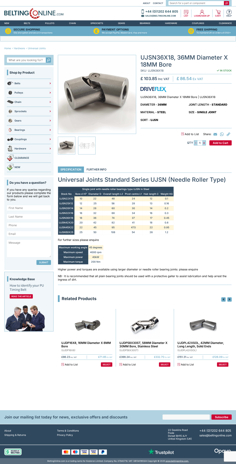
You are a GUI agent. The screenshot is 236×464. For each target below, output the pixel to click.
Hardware (171, 23)
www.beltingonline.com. (177, 461)
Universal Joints (37, 48)
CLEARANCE (225, 23)
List (186, 16)
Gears (121, 23)
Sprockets (97, 23)
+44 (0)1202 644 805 (161, 11)
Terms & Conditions (68, 430)
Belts (27, 23)
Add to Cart (220, 143)
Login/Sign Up (202, 16)
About (146, 3)
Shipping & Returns (15, 434)
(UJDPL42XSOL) (187, 350)
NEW (6, 23)
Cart (218, 16)
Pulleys (49, 23)
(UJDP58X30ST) (128, 350)
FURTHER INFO (96, 169)
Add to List (192, 134)
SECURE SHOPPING (26, 29)
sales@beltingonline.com (160, 16)
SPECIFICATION (70, 169)
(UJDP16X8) (68, 350)
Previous (223, 299)
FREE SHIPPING (206, 29)
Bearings (145, 23)
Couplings (198, 23)
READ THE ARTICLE (21, 296)
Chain (72, 23)
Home (7, 48)
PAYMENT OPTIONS (115, 29)
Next (229, 299)
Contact (158, 3)
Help (229, 16)
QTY (190, 142)
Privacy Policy (65, 434)
